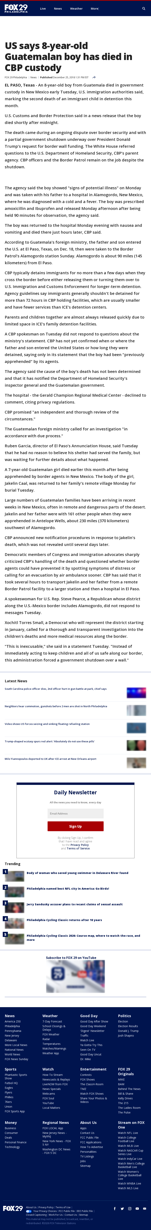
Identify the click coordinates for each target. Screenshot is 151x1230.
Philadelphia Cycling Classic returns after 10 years (64, 920)
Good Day (89, 1015)
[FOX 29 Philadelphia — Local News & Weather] (18, 8)
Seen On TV (87, 1049)
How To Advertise (91, 1147)
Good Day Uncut (90, 1054)
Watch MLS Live (128, 1188)
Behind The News (129, 1089)
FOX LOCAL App (52, 1128)
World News (12, 1054)
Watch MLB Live (128, 1146)
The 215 (123, 1103)
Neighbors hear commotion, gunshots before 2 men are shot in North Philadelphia (56, 706)
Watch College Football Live (127, 1139)
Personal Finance (16, 1142)
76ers (8, 1102)
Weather (50, 1015)
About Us (88, 1122)
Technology (12, 1147)
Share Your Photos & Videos (93, 1100)
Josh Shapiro (126, 1035)
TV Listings (87, 1156)
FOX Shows (87, 1079)
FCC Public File (89, 1137)
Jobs (83, 1161)
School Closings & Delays (53, 1027)
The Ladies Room (129, 1108)
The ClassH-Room (91, 1084)
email (145, 1208)
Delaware (11, 1040)
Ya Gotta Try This (91, 1045)
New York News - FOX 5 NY (56, 1142)
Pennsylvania (13, 1031)
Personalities (88, 1151)
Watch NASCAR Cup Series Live (130, 1152)
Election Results (128, 1026)
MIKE (121, 1079)
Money (11, 1122)
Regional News (55, 1122)
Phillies (9, 1097)
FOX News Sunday (16, 1059)
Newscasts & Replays (56, 1079)
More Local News (16, 1045)
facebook (115, 1208)
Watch (48, 1069)
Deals (8, 1137)
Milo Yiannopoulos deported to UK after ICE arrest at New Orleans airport (50, 759)
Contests (86, 1075)
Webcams (48, 1093)
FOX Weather (50, 1034)
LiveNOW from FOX (55, 1084)
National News (14, 1049)
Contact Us (87, 1133)
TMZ (83, 1089)
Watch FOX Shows (92, 1093)
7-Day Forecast (52, 1021)
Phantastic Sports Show (16, 1076)
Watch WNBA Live (129, 1183)
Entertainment (93, 1069)
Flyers (8, 1092)
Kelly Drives (125, 1098)
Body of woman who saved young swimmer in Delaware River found (77, 873)
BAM (121, 1084)
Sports (10, 1069)
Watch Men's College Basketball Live (131, 1165)
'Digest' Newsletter (92, 1031)
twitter (122, 1208)
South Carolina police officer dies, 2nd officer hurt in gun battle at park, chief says (56, 689)
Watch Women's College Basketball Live (129, 1175)
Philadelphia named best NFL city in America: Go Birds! (68, 888)
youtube (137, 1208)
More (94, 8)
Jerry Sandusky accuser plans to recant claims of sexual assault (75, 904)
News (33, 77)
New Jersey (12, 1035)
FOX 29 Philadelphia (16, 77)
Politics (124, 1015)
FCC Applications (90, 1142)
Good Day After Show (94, 1021)
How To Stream (52, 1075)
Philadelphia (12, 1026)
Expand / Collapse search (144, 8)
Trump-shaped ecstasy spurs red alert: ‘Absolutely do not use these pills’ (50, 741)
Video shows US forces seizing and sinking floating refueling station (47, 724)
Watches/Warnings (54, 1048)
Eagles (9, 1088)
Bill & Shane (125, 1093)
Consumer (11, 1133)
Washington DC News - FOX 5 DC (56, 1151)
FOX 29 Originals (126, 1071)
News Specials (51, 1089)
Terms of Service (78, 848)
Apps (83, 1128)
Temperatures (51, 1044)
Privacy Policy (80, 845)
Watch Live (87, 1040)
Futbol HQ (11, 1083)
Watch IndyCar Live (130, 1159)
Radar (46, 1039)
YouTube (48, 1103)
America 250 (13, 1021)
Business (10, 1128)
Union (8, 1106)
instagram (130, 1208)
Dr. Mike (85, 1059)
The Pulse (124, 1112)
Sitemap (85, 1166)
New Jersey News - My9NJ (54, 1134)
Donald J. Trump (128, 1031)
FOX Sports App (15, 1111)
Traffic (84, 1035)
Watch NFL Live (128, 1133)
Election (123, 1021)
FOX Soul (48, 1098)
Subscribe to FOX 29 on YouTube (71, 958)
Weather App (50, 1053)
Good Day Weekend (93, 1026)
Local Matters (51, 1108)
